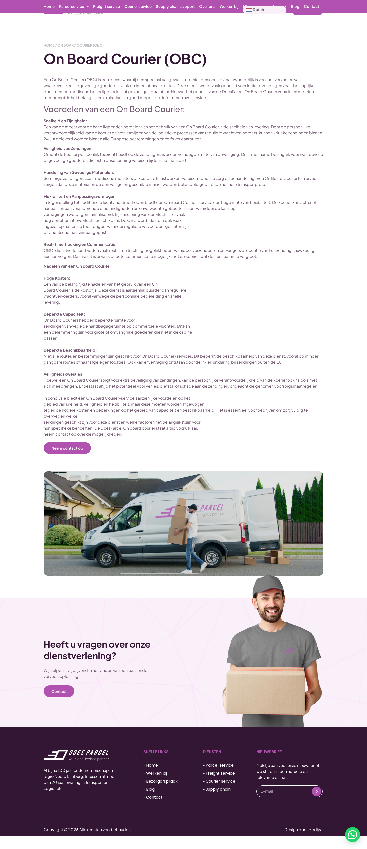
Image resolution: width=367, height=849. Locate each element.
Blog (295, 6)
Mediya (315, 829)
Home (49, 6)
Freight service (106, 6)
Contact (311, 6)
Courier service (138, 6)
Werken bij (229, 6)
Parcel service (71, 6)
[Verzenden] (316, 791)
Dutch (258, 10)
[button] (352, 834)
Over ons (207, 6)
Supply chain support (175, 6)
